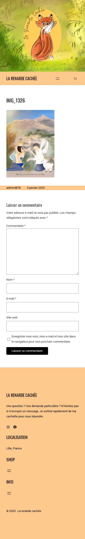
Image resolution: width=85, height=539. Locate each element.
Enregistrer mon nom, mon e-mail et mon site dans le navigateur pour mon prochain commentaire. (44, 339)
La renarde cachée (21, 78)
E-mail (11, 298)
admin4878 (13, 187)
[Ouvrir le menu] (57, 78)
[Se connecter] (68, 78)
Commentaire (16, 225)
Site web (11, 317)
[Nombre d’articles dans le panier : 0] (75, 78)
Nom (10, 279)
